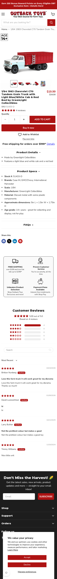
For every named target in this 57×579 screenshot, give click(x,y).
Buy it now (28, 127)
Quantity (5, 114)
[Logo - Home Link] (28, 14)
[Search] (51, 22)
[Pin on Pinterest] (20, 241)
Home (4, 29)
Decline (27, 564)
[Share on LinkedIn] (15, 241)
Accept (27, 557)
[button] (14, 83)
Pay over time (28, 139)
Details (51, 144)
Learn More (13, 550)
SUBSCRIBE (46, 496)
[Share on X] (9, 241)
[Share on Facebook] (3, 241)
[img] (7, 368)
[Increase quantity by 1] (24, 119)
